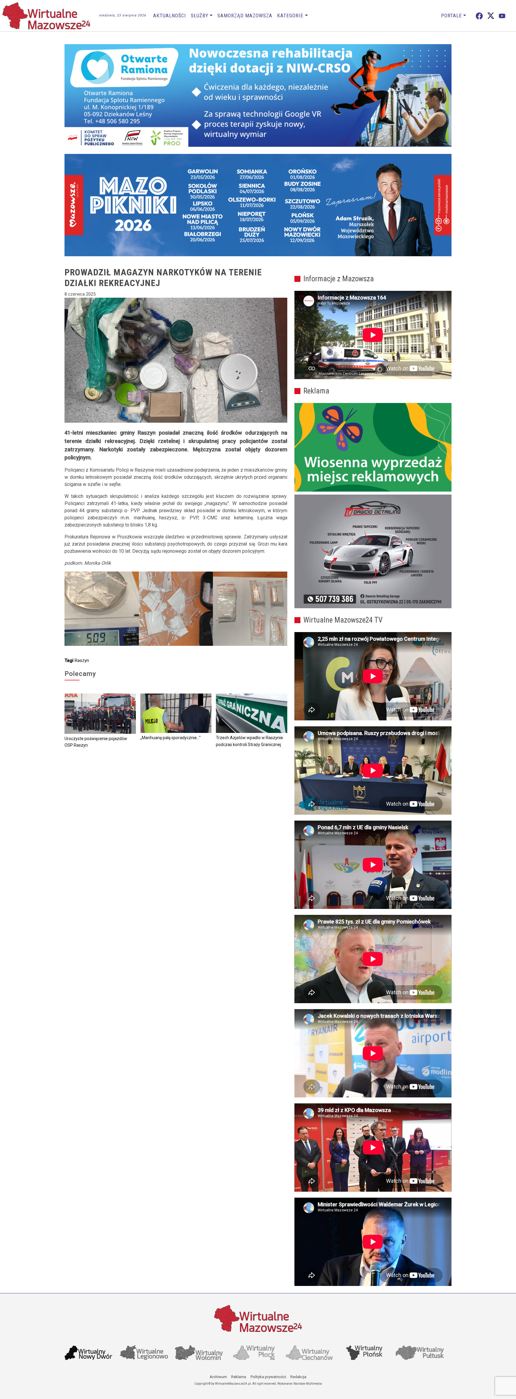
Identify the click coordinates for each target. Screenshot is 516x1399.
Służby (199, 15)
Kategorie (290, 15)
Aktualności (169, 15)
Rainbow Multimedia (308, 1383)
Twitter (490, 15)
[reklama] (373, 552)
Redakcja (298, 1377)
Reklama (238, 1377)
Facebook (479, 15)
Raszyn (82, 660)
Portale (451, 15)
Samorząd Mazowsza (244, 15)
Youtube (502, 15)
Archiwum (218, 1377)
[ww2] (373, 447)
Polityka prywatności (268, 1377)
